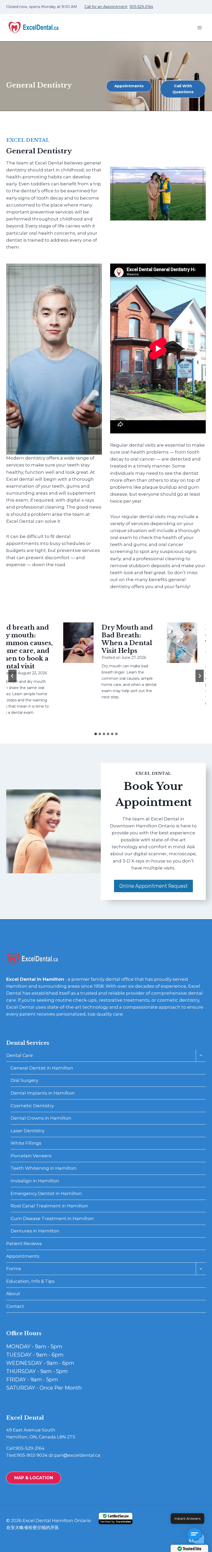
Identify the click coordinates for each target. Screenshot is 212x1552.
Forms (13, 1268)
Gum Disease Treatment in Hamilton (52, 1218)
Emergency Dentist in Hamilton (46, 1193)
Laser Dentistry (27, 1130)
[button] (196, 1536)
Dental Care (19, 1055)
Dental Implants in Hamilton (43, 1093)
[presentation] (67, 642)
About (13, 1293)
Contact (15, 1306)
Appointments (22, 1256)
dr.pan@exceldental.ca (74, 1455)
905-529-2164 (141, 6)
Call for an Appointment (106, 6)
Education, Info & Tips (30, 1281)
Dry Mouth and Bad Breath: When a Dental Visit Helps (115, 639)
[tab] (95, 734)
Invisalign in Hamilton (35, 1180)
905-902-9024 (32, 1455)
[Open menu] (199, 27)
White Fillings (26, 1143)
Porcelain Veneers (31, 1155)
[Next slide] (199, 676)
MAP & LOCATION (33, 1477)
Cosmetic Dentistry (32, 1105)
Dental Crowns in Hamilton (41, 1118)
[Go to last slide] (12, 676)
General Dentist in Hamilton (42, 1068)
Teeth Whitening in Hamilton (44, 1168)
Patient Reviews (24, 1243)
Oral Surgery (24, 1080)
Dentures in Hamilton (35, 1230)
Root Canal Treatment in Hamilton (49, 1205)
